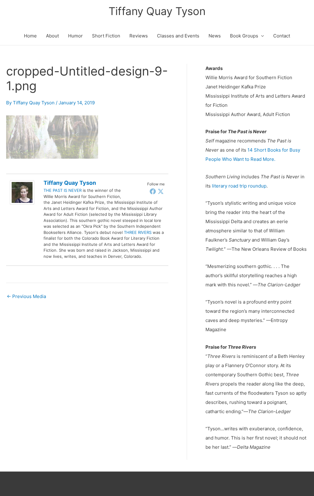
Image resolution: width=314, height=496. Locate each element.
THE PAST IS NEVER (63, 190)
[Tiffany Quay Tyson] (22, 192)
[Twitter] (160, 191)
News (215, 36)
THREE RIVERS (137, 232)
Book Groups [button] (244, 36)
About (52, 36)
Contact (281, 36)
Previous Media (26, 296)
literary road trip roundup (239, 186)
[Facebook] (152, 191)
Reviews (138, 36)
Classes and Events (178, 36)
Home (30, 36)
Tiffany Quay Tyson (157, 11)
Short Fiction (106, 36)
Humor (75, 36)
